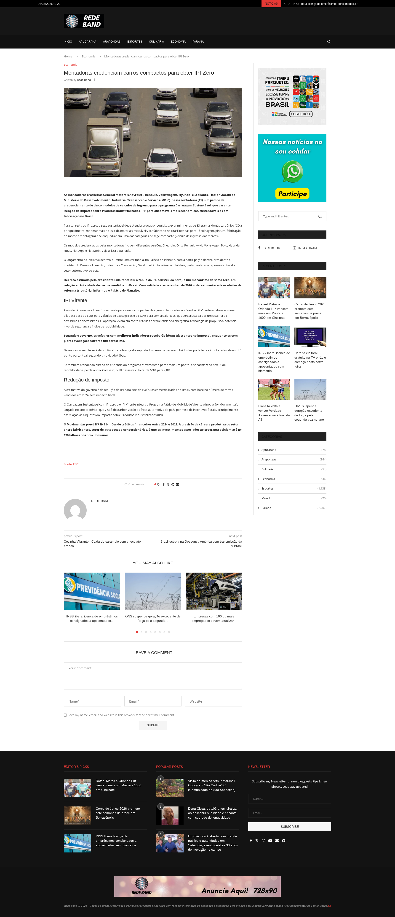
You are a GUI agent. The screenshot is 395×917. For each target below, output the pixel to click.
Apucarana (87, 41)
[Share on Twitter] (168, 484)
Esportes (134, 41)
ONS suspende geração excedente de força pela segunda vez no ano (309, 412)
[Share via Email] (177, 484)
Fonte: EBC (71, 464)
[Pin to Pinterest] (172, 484)
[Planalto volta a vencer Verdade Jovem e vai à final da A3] (274, 389)
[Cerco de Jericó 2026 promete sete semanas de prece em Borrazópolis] (310, 287)
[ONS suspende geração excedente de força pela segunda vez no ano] (153, 591)
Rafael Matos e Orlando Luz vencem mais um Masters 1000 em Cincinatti (273, 310)
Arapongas (111, 41)
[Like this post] (158, 484)
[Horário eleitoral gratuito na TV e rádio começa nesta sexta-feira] (310, 336)
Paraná (198, 41)
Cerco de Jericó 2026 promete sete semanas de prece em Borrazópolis (310, 310)
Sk (329, 906)
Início (68, 41)
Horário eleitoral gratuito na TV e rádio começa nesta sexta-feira (310, 359)
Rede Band (84, 80)
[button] (285, 3)
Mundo (294, 498)
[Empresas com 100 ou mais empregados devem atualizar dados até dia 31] (214, 591)
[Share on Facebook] (164, 484)
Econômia (178, 41)
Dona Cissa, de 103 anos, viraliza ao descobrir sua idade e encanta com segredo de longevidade (212, 813)
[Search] (329, 41)
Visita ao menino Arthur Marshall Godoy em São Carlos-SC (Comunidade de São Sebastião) (211, 785)
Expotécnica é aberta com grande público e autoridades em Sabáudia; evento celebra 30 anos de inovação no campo (213, 843)
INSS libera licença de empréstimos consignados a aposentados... (334, 3)
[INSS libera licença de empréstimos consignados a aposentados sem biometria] (92, 591)
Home (68, 56)
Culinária (156, 41)
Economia (88, 56)
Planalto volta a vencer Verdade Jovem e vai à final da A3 (274, 412)
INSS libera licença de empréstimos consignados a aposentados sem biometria (274, 362)
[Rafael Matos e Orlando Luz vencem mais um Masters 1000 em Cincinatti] (274, 287)
